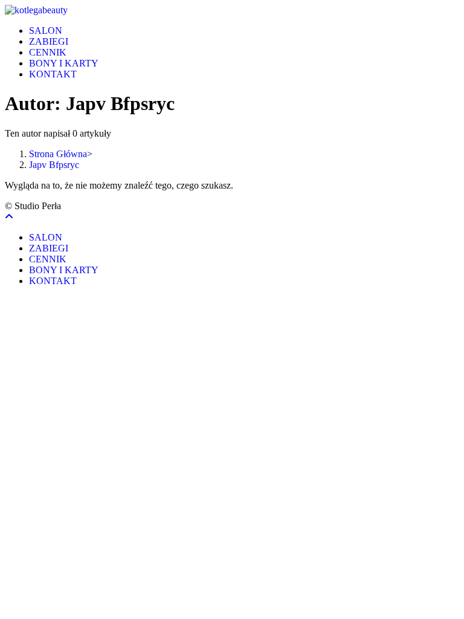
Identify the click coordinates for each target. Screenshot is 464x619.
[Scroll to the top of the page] (9, 217)
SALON (45, 237)
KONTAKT (53, 281)
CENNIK (47, 259)
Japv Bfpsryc (54, 165)
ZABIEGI (48, 248)
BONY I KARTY (63, 270)
